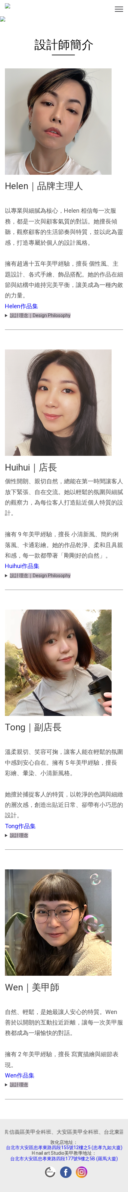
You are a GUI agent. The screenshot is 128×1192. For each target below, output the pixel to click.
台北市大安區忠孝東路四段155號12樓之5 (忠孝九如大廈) (64, 1147)
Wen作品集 (19, 1075)
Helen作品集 (21, 306)
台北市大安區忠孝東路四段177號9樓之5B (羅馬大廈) (64, 1158)
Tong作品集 (20, 826)
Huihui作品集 (22, 565)
